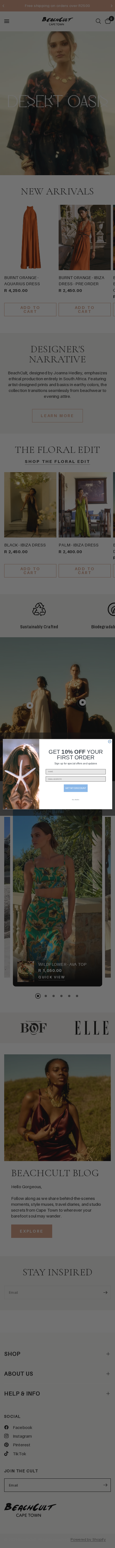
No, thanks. (76, 800)
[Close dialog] (109, 741)
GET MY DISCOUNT (75, 788)
